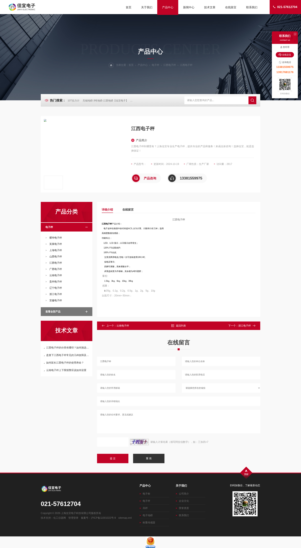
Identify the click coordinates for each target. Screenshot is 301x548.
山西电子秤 (55, 256)
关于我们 (146, 7)
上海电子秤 (55, 250)
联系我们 (251, 7)
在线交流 (286, 54)
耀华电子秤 (55, 237)
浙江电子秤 (55, 294)
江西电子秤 (169, 65)
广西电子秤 (55, 269)
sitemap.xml (125, 517)
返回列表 (181, 325)
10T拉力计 (73, 100)
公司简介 (184, 493)
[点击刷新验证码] (139, 442)
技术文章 (209, 7)
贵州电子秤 (55, 281)
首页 (128, 7)
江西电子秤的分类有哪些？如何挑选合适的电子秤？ (68, 347)
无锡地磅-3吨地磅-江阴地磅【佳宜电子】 (105, 100)
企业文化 (184, 501)
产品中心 (167, 7)
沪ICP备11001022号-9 (103, 517)
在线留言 (230, 7)
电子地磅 (148, 515)
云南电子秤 (55, 275)
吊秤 (145, 508)
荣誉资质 (184, 508)
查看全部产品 (53, 311)
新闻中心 (188, 7)
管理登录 (73, 517)
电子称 (146, 493)
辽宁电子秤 (55, 288)
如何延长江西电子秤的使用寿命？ (65, 362)
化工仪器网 (59, 517)
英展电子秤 (55, 244)
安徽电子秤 (55, 300)
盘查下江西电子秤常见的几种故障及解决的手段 (68, 355)
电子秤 (155, 65)
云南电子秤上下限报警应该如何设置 (66, 370)
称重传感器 (149, 522)
